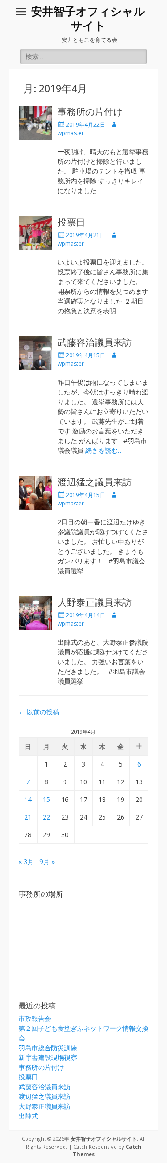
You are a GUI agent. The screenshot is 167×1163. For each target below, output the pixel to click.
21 (28, 817)
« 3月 (26, 861)
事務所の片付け (90, 111)
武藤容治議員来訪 (95, 342)
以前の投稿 (39, 711)
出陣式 (28, 1115)
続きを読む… (104, 450)
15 (46, 799)
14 (28, 799)
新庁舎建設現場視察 (48, 1057)
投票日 (71, 222)
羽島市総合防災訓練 (48, 1047)
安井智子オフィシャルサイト (104, 1138)
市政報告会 (35, 1018)
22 (46, 817)
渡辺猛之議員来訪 (95, 482)
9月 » (47, 861)
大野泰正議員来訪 (95, 602)
